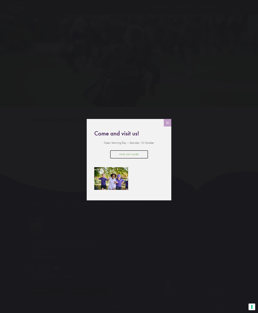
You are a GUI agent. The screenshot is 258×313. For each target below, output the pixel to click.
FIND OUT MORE (129, 154)
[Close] (167, 122)
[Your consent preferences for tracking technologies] (252, 307)
